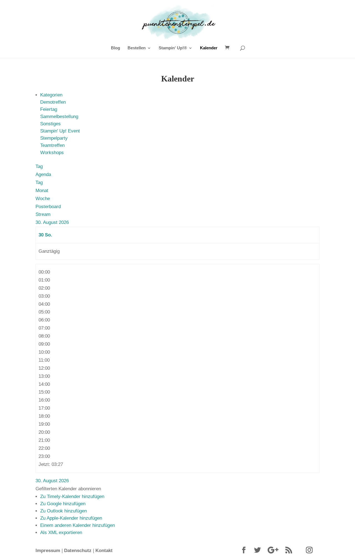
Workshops (52, 152)
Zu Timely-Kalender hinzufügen (72, 496)
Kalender (208, 48)
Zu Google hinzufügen (62, 503)
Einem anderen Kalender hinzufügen (77, 525)
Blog (115, 48)
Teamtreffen (52, 145)
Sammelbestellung (59, 116)
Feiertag (48, 109)
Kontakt (104, 550)
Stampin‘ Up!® (173, 48)
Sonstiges (50, 123)
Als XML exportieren (61, 532)
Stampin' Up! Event (60, 131)
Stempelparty (54, 138)
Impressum (48, 550)
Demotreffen (53, 102)
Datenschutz (78, 550)
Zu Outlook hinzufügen (63, 511)
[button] (68, 488)
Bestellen (137, 48)
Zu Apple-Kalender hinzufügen (71, 518)
